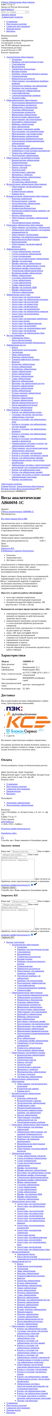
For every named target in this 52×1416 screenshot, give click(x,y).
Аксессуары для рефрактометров (27, 323)
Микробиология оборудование (26, 239)
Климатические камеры (22, 191)
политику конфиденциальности (15, 885)
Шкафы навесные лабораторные (26, 263)
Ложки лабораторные (21, 371)
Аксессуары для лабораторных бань (28, 333)
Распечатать (28, 551)
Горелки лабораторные (22, 407)
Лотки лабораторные (21, 374)
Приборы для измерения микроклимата (30, 237)
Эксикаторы (17, 352)
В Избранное (7, 551)
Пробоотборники (19, 162)
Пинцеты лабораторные (23, 386)
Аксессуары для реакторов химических (30, 318)
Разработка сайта (9, 833)
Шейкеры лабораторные (23, 124)
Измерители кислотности (23, 78)
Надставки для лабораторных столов (28, 266)
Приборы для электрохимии (24, 88)
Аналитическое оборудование (20, 57)
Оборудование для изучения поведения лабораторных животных (30, 449)
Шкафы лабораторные (22, 290)
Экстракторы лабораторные (24, 182)
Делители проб (18, 170)
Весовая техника (19, 71)
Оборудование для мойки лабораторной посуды (28, 1118)
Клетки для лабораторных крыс (26, 470)
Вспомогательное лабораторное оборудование (27, 196)
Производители (13, 29)
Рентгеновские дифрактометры (26, 90)
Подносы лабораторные (22, 376)
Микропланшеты (19, 395)
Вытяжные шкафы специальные (26, 268)
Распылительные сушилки (24, 201)
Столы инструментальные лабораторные (30, 258)
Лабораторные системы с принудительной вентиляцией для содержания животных (31, 466)
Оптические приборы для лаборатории (29, 86)
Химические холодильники (24, 350)
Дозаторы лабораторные (23, 110)
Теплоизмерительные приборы (26, 222)
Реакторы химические (22, 198)
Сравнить (18, 551)
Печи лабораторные (21, 146)
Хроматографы (18, 98)
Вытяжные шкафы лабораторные (27, 273)
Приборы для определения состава (27, 62)
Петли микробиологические (24, 405)
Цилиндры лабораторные (23, 364)
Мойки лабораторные (21, 275)
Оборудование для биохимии (25, 234)
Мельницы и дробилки (22, 174)
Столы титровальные (21, 256)
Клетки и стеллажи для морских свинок (30, 455)
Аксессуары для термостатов (25, 304)
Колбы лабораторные (21, 390)
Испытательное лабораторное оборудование (26, 184)
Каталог (12, 486)
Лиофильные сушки (21, 206)
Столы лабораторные (21, 280)
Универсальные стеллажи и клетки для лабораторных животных (29, 444)
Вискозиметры (18, 66)
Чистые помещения (15, 335)
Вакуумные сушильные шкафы (26, 129)
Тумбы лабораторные (21, 285)
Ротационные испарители (23, 112)
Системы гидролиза (21, 179)
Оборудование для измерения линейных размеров (30, 972)
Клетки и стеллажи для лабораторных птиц (27, 1337)
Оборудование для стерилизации (27, 119)
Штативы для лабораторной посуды (28, 383)
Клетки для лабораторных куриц (27, 412)
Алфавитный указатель (12, 17)
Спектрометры (18, 64)
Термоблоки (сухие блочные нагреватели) (31, 150)
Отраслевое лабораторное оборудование (24, 225)
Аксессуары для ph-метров (24, 330)
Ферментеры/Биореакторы (24, 208)
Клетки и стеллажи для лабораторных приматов (28, 1346)
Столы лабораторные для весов (26, 251)
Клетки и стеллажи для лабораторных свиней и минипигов (29, 439)
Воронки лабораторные (22, 388)
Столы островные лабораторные (26, 254)
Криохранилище (19, 242)
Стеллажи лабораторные (23, 278)
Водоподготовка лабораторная (26, 117)
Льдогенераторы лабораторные (26, 203)
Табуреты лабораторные (23, 292)
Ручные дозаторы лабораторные (26, 393)
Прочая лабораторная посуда (25, 402)
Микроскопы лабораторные (24, 114)
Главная (4, 486)
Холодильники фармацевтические (27, 102)
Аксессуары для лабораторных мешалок (30, 311)
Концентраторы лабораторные (25, 160)
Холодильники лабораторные (25, 155)
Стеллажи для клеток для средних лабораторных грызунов (27, 415)
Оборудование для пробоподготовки (23, 158)
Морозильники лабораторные (25, 136)
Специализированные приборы (26, 95)
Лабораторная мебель (16, 249)
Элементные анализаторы (23, 69)
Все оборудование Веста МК (14, 519)
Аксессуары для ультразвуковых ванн (29, 328)
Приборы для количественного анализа (30, 74)
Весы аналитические (26, 489)
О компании (12, 21)
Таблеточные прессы (21, 165)
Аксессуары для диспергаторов (26, 297)
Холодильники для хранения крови (28, 131)
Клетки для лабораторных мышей (27, 472)
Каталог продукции (15, 942)
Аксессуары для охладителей (25, 302)
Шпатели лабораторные (22, 381)
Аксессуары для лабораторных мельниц (30, 299)
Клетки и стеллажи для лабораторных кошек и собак (30, 1351)
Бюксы (15, 347)
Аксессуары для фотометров (25, 306)
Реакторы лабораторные (23, 357)
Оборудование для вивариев (19, 410)
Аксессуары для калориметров (26, 309)
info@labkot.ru (7, 9)
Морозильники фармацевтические (27, 138)
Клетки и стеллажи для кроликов (27, 453)
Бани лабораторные (21, 126)
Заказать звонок (8, 14)
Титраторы (17, 59)
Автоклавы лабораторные (18, 803)
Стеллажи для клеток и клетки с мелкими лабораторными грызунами (31, 475)
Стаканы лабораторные (22, 400)
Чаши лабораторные (21, 354)
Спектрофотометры (21, 93)
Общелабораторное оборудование (21, 100)
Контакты (10, 31)
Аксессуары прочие (21, 321)
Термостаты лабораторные (24, 153)
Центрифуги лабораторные (24, 122)
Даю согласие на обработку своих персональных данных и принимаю (25, 882)
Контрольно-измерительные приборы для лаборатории (30, 1111)
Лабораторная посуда (16, 345)
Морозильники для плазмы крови (27, 134)
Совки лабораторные (21, 378)
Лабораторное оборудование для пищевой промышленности (32, 1133)
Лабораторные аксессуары (18, 294)
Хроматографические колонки (25, 359)
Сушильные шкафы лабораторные (27, 148)
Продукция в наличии (16, 24)
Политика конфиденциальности (15, 828)
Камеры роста (18, 194)
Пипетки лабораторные (22, 398)
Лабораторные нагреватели (24, 105)
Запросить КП (7, 548)
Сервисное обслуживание (18, 26)
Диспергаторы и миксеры (23, 172)
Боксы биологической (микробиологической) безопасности (28, 341)
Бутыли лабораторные (22, 366)
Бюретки (16, 362)
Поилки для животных (22, 479)
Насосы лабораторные (22, 215)
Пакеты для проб (19, 167)
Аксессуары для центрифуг (24, 326)
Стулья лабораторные (21, 282)
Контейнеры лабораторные (24, 369)
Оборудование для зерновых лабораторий (31, 227)
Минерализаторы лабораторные (26, 177)
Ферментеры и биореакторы (24, 107)
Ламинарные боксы (21, 338)
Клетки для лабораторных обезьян (27, 458)
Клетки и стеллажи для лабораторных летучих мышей (31, 1341)
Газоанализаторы (19, 76)
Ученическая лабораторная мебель (27, 270)
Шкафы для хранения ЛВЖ (24, 287)
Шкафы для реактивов (22, 261)
